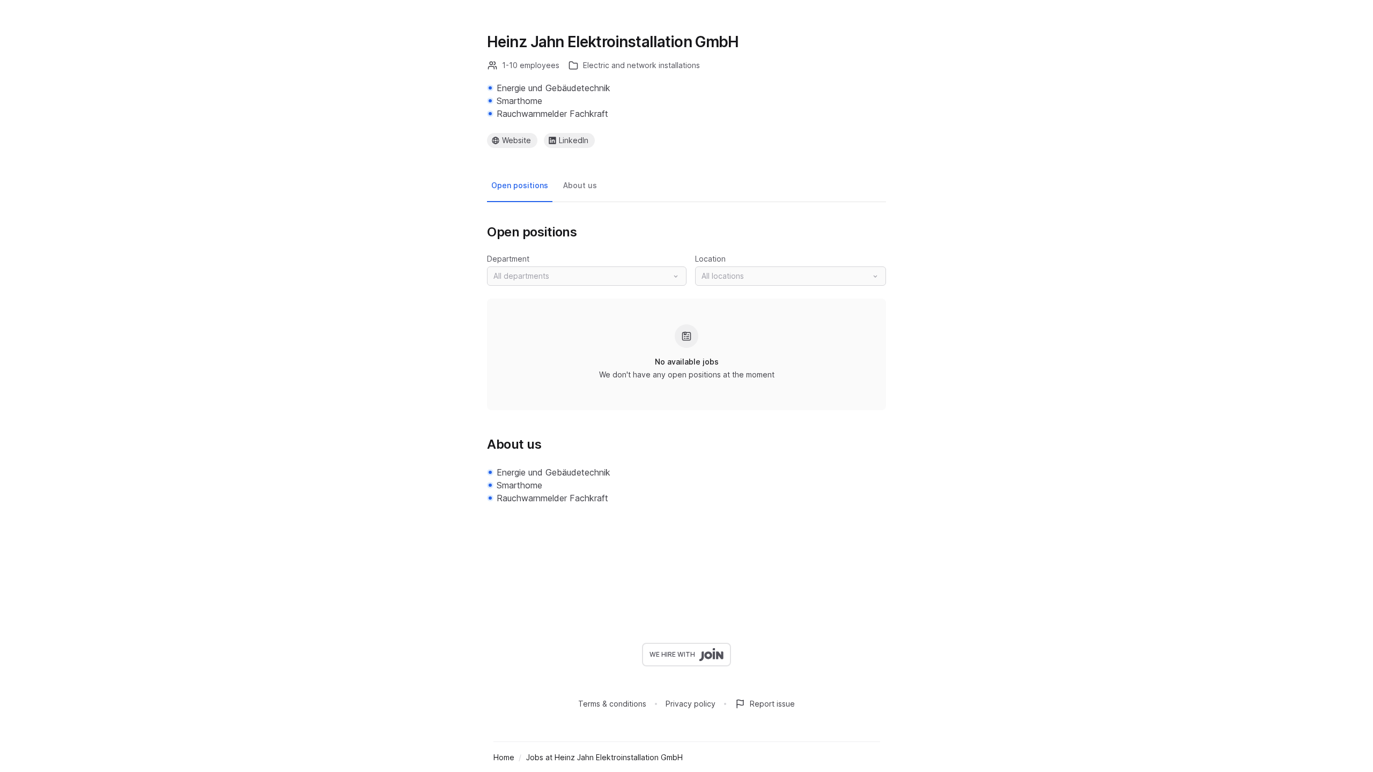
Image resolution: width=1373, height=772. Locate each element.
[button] (586, 276)
